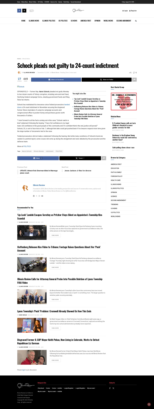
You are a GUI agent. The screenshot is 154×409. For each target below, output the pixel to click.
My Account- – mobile (55, 391)
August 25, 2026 (34, 315)
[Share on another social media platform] (134, 80)
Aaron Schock (26, 151)
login (23, 370)
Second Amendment (76, 2)
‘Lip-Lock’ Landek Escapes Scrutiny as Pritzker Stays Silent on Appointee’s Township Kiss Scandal (89, 101)
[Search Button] (136, 21)
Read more (56, 235)
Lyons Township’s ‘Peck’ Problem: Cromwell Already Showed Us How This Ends (54, 311)
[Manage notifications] (149, 404)
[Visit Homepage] (78, 10)
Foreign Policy (116, 176)
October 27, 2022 (118, 130)
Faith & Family (116, 172)
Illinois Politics (32, 2)
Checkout (41, 388)
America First (53, 2)
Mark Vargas (23, 315)
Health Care (115, 180)
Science (114, 196)
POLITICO (27, 146)
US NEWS (47, 2)
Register (134, 10)
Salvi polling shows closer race (123, 147)
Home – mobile (57, 388)
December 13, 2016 (43, 73)
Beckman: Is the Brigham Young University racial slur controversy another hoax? (124, 137)
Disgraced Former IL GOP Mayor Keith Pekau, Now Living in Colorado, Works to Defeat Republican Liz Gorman (58, 341)
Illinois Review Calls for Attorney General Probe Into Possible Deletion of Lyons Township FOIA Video (88, 116)
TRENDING (114, 204)
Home (18, 2)
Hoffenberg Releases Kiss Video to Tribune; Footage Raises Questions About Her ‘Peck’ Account (89, 108)
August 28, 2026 (35, 222)
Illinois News (24, 2)
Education (115, 168)
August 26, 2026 (35, 286)
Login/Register (68, 388)
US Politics (40, 2)
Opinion (60, 2)
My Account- (42, 391)
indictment (49, 151)
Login (126, 10)
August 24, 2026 (35, 347)
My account (91, 388)
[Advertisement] (77, 39)
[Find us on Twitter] (24, 11)
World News (66, 2)
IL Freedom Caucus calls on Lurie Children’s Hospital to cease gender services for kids (124, 125)
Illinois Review (29, 73)
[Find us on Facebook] (19, 11)
